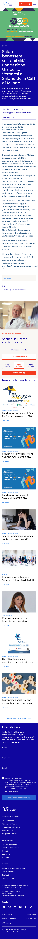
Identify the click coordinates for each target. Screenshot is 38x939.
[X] (31, 906)
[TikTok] (26, 906)
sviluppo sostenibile (19, 290)
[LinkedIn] (20, 906)
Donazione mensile (19, 357)
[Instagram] (9, 906)
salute (4, 46)
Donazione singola (19, 350)
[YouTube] (15, 906)
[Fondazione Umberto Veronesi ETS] (7, 4)
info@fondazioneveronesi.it (15, 896)
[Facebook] (4, 906)
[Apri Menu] (34, 3)
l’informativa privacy (20, 780)
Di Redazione (7, 109)
